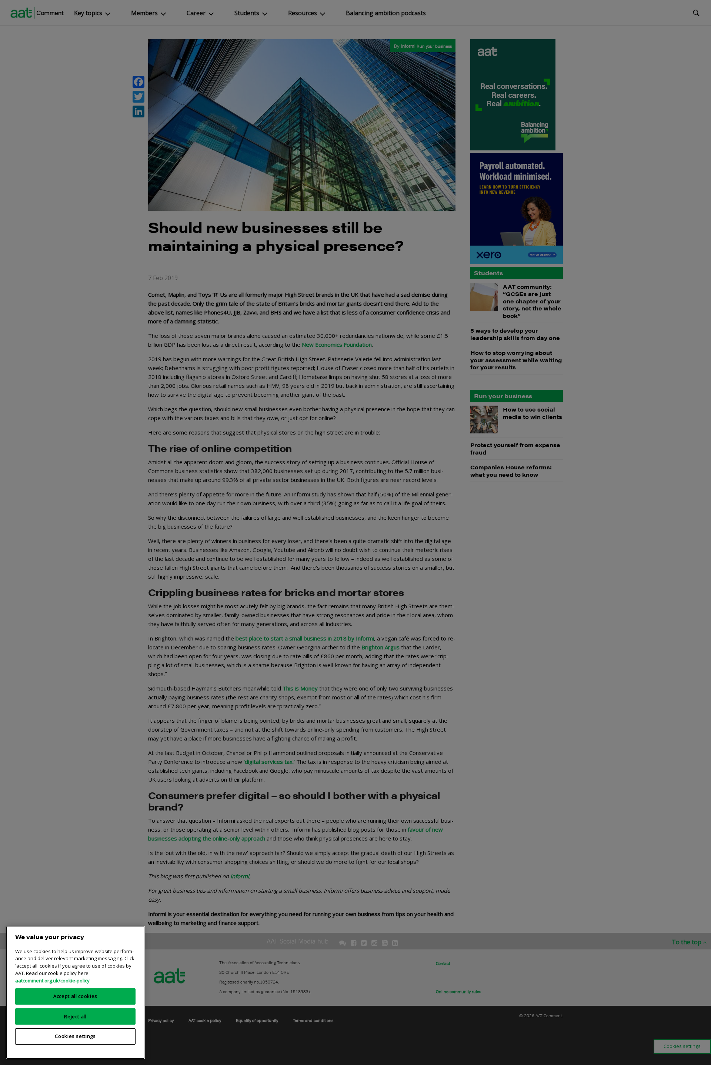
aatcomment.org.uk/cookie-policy (52, 980)
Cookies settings (75, 1036)
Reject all (75, 1016)
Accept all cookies (75, 996)
